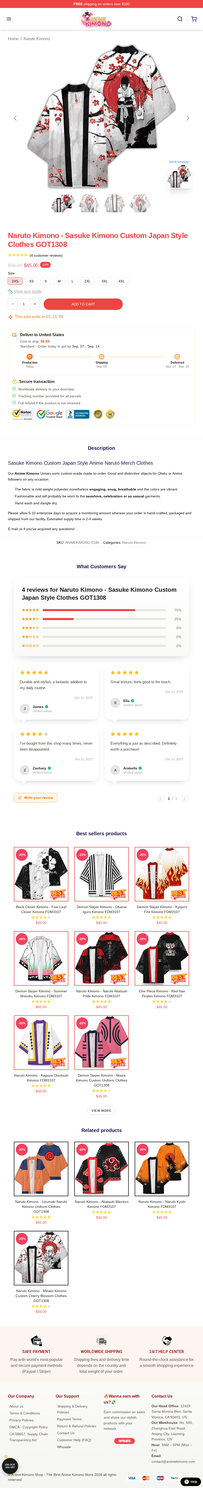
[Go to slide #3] (114, 203)
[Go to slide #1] (63, 203)
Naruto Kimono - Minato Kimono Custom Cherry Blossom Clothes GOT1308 (41, 1296)
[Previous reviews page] (160, 798)
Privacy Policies (21, 1420)
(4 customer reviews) (46, 255)
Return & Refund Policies (76, 1426)
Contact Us (66, 1433)
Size (11, 273)
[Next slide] (187, 118)
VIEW (41, 896)
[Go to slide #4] (140, 203)
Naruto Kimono (37, 39)
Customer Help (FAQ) (74, 1440)
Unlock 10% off (10, 1466)
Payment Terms (69, 1419)
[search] (180, 19)
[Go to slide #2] (89, 203)
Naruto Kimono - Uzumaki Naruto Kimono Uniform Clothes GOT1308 (41, 1207)
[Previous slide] (15, 118)
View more (101, 1110)
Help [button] (194, 1482)
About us (16, 1406)
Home (13, 39)
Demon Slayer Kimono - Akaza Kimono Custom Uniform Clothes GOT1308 (101, 1080)
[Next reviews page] (184, 798)
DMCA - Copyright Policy (28, 1427)
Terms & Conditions (24, 1413)
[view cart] (194, 19)
